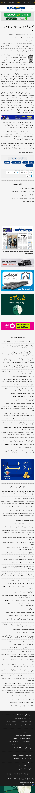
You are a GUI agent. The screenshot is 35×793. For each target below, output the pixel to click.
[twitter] (19, 158)
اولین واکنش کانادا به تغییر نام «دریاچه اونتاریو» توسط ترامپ (18, 696)
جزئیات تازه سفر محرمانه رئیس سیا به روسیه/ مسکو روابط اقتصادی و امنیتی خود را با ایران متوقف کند (19, 452)
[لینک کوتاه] (25, 158)
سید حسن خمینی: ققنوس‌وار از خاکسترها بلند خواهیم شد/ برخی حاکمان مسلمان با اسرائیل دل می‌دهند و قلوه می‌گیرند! (17, 691)
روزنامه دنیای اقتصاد (26, 722)
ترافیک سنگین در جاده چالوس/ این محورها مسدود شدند (19, 507)
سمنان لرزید (31, 609)
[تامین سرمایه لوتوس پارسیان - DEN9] (17, 304)
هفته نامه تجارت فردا (26, 725)
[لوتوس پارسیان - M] (17, 789)
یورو (23, 2)
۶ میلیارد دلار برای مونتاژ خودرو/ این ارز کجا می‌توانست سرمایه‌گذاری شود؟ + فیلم (20, 605)
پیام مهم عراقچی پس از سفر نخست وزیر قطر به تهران (20, 651)
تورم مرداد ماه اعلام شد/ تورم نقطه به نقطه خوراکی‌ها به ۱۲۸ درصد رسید (18, 588)
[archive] (7, 774)
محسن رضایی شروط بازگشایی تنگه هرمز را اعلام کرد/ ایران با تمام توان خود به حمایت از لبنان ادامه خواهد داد (17, 389)
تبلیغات (21, 755)
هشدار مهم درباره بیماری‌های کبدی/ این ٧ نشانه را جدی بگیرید (18, 437)
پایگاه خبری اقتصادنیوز (12, 725)
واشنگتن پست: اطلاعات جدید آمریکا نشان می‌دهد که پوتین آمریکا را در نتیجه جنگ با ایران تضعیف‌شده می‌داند (17, 625)
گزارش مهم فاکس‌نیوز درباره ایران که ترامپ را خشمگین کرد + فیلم (18, 620)
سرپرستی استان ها (26, 758)
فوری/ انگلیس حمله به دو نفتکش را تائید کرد (22, 393)
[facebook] (22, 158)
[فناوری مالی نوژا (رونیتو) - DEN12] (17, 469)
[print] (9, 158)
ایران (25, 162)
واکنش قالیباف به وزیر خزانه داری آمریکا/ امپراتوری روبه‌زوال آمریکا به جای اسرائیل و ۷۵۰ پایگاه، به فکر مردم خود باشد (17, 433)
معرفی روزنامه (27, 766)
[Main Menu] (32, 8)
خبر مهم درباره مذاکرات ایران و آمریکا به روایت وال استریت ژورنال (17, 444)
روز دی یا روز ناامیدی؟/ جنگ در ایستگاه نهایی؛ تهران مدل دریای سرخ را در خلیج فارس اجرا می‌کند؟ (18, 596)
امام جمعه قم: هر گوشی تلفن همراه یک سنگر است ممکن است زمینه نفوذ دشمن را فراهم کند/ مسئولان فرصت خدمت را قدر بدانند (18, 493)
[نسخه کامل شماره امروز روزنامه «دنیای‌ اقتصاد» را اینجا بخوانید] (17, 238)
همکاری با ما (15, 758)
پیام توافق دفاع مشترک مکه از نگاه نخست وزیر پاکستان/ (20, 553)
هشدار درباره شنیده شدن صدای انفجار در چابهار (22, 580)
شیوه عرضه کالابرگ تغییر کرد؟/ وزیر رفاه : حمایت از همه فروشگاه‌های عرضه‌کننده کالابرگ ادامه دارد (20, 548)
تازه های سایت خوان (17, 487)
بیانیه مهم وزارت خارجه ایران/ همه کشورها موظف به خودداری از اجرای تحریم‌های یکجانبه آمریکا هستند (18, 423)
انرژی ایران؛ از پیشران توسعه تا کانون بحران (23, 198)
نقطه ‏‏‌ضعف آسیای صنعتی (27, 201)
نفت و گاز (29, 166)
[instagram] (27, 774)
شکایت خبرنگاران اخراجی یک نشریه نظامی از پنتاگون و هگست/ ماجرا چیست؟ (18, 679)
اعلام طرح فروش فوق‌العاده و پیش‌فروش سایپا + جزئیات (20, 403)
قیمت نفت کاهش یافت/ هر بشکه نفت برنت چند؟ (21, 583)
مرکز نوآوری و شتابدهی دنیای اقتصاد (22, 738)
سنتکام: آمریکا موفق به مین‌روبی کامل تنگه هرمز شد (21, 706)
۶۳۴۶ (26, 34)
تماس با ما (28, 755)
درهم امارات (6, 2)
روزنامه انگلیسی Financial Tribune (22, 748)
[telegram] (12, 158)
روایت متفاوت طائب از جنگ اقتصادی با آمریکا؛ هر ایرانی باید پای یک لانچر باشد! (17, 671)
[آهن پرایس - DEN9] (17, 280)
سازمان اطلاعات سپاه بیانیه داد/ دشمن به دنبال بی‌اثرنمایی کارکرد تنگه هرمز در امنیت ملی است (18, 372)
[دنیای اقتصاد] (16, 8)
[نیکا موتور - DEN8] (17, 263)
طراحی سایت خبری (27, 784)
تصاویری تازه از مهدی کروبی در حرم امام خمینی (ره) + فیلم (19, 600)
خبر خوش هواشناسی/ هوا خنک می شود (23, 400)
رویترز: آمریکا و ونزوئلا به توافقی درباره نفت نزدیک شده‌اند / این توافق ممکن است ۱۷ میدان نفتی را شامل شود (17, 655)
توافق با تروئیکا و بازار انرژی (27, 188)
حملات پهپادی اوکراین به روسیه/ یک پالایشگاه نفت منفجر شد (18, 648)
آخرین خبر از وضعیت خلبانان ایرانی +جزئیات (22, 376)
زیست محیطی (16, 162)
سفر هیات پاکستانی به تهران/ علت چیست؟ (23, 556)
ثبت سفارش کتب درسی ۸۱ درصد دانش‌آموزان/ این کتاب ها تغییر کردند (17, 660)
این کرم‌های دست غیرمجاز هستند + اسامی (23, 629)
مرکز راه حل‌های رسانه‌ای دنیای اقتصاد (21, 745)
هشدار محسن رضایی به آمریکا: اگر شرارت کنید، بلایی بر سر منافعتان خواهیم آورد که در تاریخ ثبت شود (19, 367)
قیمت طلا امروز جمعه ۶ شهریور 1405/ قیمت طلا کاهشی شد (18, 559)
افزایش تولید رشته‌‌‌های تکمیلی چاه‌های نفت (23, 192)
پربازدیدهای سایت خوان (17, 337)
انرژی (31, 162)
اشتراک (14, 755)
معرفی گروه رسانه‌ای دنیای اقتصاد (22, 718)
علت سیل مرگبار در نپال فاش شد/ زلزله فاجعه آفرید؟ (21, 616)
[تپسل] (2, 116)
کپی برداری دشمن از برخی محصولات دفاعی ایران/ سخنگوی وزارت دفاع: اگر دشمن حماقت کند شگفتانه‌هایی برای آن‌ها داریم (17, 637)
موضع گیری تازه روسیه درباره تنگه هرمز (24, 385)
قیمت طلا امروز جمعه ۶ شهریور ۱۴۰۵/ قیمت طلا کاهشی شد (18, 342)
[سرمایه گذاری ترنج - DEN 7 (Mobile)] (17, 16)
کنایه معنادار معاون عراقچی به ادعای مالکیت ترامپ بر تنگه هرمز (18, 527)
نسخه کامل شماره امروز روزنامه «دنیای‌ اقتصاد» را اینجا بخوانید (18, 252)
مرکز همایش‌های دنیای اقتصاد (23, 735)
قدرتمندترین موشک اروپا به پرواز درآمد (24, 498)
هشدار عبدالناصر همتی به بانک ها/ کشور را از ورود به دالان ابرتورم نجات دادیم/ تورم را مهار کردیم (19, 428)
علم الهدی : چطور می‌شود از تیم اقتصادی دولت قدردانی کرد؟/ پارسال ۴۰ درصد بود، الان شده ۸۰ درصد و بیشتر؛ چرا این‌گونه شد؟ (18, 515)
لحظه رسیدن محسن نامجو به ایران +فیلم (23, 397)
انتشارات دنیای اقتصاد (25, 732)
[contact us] (11, 774)
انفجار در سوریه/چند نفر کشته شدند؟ (24, 520)
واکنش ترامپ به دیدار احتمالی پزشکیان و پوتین (22, 702)
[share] (14, 774)
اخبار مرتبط (17, 184)
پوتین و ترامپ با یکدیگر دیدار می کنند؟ (24, 524)
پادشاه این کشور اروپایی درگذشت (25, 633)
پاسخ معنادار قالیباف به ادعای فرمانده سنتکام (23, 563)
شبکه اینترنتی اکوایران (12, 722)
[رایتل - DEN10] (17, 326)
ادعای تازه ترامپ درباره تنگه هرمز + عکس (23, 644)
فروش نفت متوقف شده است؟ (26, 448)
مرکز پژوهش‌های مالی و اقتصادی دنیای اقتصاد (19, 742)
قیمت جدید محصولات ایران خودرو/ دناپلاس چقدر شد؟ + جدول (17, 419)
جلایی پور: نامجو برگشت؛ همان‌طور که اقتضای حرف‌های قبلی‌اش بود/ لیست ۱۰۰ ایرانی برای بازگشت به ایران (17, 666)
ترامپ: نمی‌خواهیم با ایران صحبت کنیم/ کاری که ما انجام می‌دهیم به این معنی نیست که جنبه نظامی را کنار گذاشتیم (19, 414)
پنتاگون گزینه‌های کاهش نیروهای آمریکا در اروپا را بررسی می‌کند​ (18, 441)
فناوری (7, 162)
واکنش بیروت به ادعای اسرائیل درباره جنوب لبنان (22, 510)
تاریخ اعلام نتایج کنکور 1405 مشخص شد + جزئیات (21, 641)
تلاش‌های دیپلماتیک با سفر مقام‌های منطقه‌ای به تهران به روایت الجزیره (18, 543)
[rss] (17, 774)
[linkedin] (15, 158)
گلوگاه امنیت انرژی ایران (28, 195)
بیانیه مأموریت (17, 766)
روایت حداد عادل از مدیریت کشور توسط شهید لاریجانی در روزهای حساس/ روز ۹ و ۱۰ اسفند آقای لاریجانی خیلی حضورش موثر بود (17, 502)
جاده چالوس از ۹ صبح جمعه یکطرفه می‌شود (22, 699)
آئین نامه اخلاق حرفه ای (25, 769)
